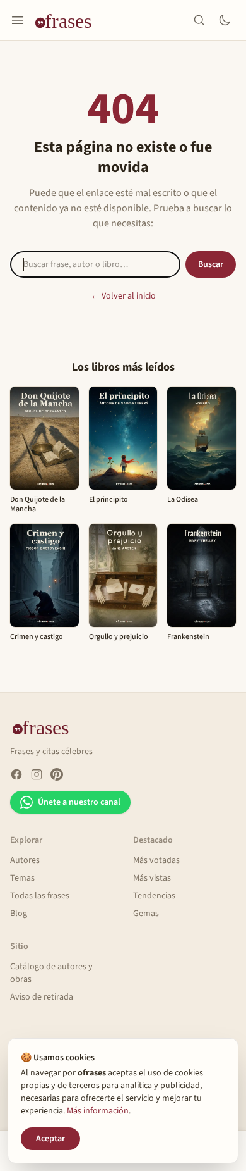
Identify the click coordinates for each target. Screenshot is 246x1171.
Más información (98, 1111)
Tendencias (154, 895)
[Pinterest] (56, 774)
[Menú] (17, 20)
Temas (22, 878)
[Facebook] (16, 774)
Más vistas (152, 878)
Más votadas (156, 860)
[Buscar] (199, 20)
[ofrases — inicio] (68, 20)
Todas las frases (39, 895)
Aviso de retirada (41, 997)
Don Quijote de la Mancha (37, 504)
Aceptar (50, 1138)
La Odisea (182, 499)
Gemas (146, 913)
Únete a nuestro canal (79, 802)
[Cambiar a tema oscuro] (224, 20)
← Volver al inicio (123, 296)
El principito (108, 499)
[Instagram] (36, 774)
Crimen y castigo (36, 636)
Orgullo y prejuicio (118, 636)
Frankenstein (188, 636)
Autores (25, 860)
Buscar (210, 264)
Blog (18, 913)
